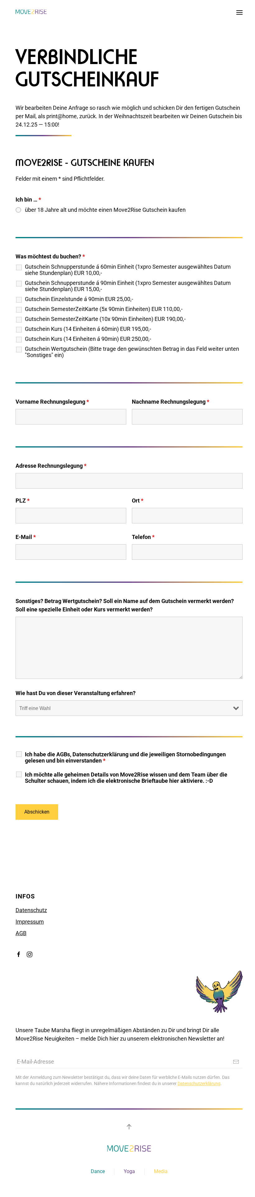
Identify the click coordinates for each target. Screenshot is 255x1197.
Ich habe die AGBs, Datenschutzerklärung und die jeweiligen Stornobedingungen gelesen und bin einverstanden (125, 757)
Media (161, 1171)
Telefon (143, 537)
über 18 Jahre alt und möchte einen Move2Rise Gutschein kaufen (105, 210)
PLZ (23, 500)
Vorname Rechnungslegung (52, 401)
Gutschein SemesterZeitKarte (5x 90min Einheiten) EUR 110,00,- (104, 309)
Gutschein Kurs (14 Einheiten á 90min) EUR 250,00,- (88, 339)
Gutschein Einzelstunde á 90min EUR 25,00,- (79, 299)
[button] (239, 12)
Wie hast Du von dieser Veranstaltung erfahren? (76, 693)
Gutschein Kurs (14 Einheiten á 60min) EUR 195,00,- (88, 329)
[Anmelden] (236, 1061)
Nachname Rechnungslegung (170, 401)
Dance (98, 1171)
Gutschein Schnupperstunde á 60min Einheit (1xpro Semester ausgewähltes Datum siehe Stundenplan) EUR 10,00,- (128, 270)
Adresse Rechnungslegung (51, 465)
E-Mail (26, 537)
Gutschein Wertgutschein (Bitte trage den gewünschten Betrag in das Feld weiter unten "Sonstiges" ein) (132, 352)
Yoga (129, 1171)
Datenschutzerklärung (199, 1083)
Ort (137, 500)
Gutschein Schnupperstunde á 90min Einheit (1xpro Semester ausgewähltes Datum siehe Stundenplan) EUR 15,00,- (128, 286)
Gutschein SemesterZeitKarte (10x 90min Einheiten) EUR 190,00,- (105, 319)
